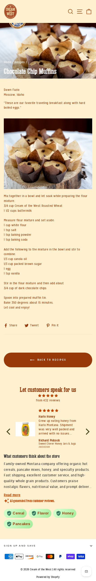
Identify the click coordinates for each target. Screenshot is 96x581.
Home (7, 62)
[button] (9, 431)
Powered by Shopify (48, 577)
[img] (48, 395)
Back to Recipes (51, 359)
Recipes (19, 62)
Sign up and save (20, 545)
